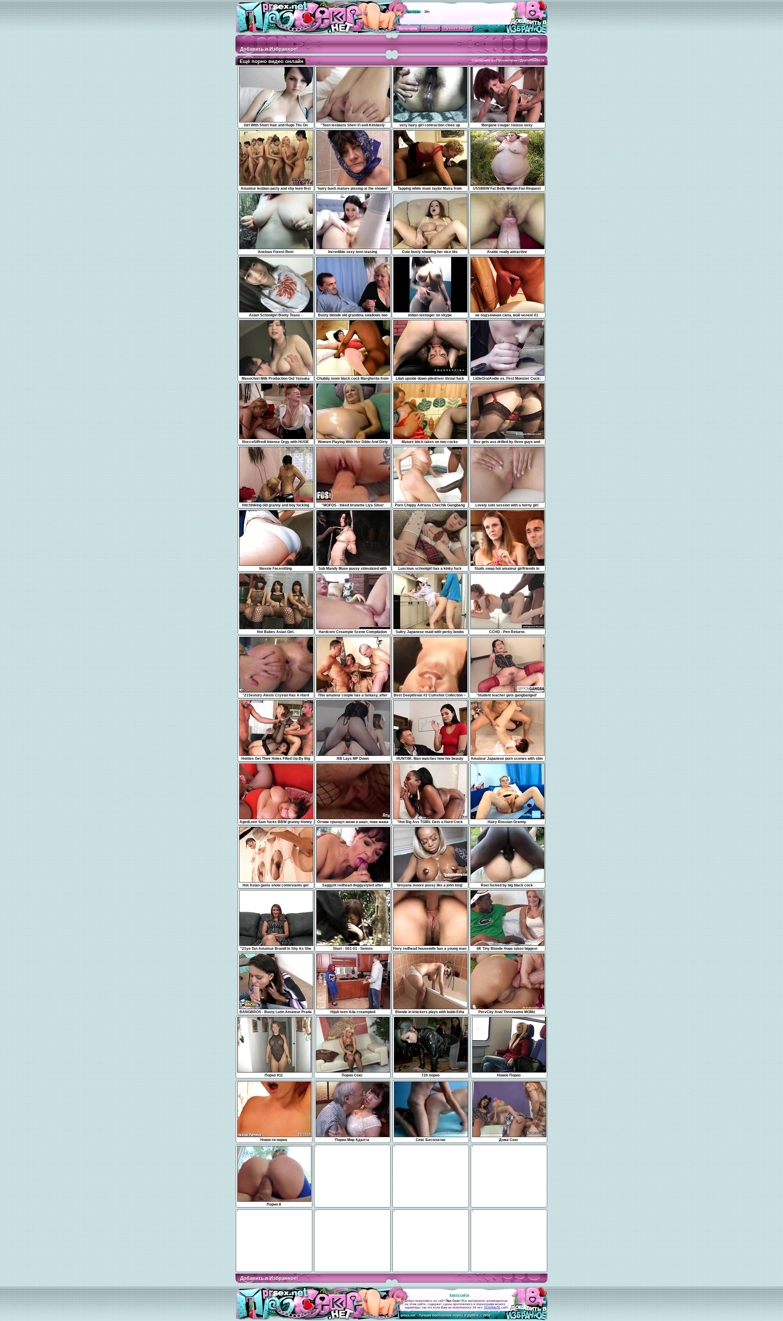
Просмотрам (507, 60)
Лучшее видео (457, 28)
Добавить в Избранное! (269, 49)
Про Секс (413, 11)
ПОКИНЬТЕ (492, 1307)
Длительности (532, 60)
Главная (430, 28)
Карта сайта (459, 1295)
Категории (408, 28)
